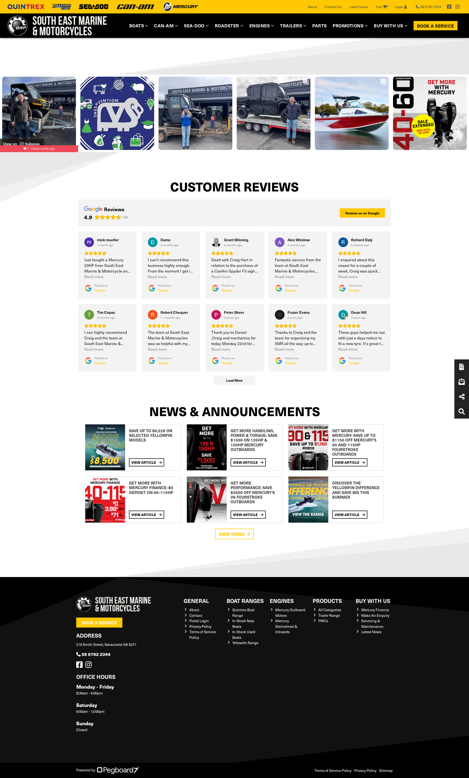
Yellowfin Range (245, 642)
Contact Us (333, 6)
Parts (319, 25)
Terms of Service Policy (333, 770)
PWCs (323, 620)
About (312, 6)
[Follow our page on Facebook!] (449, 6)
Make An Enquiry (375, 615)
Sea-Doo (194, 25)
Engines (282, 600)
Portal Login (199, 620)
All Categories (329, 609)
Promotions (348, 25)
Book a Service (435, 26)
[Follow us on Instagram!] (89, 666)
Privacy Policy (200, 626)
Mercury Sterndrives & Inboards (286, 626)
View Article (144, 462)
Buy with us (373, 600)
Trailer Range (329, 615)
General (196, 600)
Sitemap (386, 770)
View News (232, 534)
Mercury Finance (375, 609)
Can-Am (164, 25)
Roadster (227, 25)
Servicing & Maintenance (372, 623)
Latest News (358, 6)
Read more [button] (94, 276)
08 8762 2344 (96, 654)
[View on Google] (89, 242)
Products (327, 600)
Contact (195, 615)
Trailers (291, 25)
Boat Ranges (245, 600)
